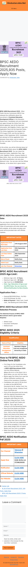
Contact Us (14, 557)
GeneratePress (14, 564)
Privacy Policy (14, 559)
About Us (6, 557)
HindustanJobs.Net (16, 3)
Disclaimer (21, 557)
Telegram (18, 450)
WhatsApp (19, 452)
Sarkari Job (5, 486)
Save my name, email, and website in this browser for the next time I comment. (13, 541)
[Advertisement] (14, 26)
